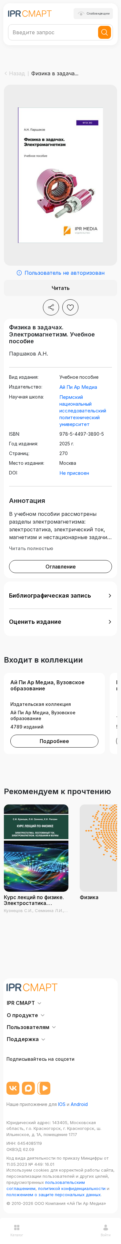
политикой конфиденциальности (72, 1188)
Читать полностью (31, 548)
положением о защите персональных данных (53, 1194)
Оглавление (60, 566)
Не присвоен (74, 473)
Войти (106, 1235)
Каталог (16, 1235)
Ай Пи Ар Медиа (78, 387)
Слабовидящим (98, 13)
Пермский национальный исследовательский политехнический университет (82, 410)
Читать (61, 288)
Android (79, 1104)
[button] (60, 596)
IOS (62, 1104)
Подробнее (54, 741)
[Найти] (104, 32)
